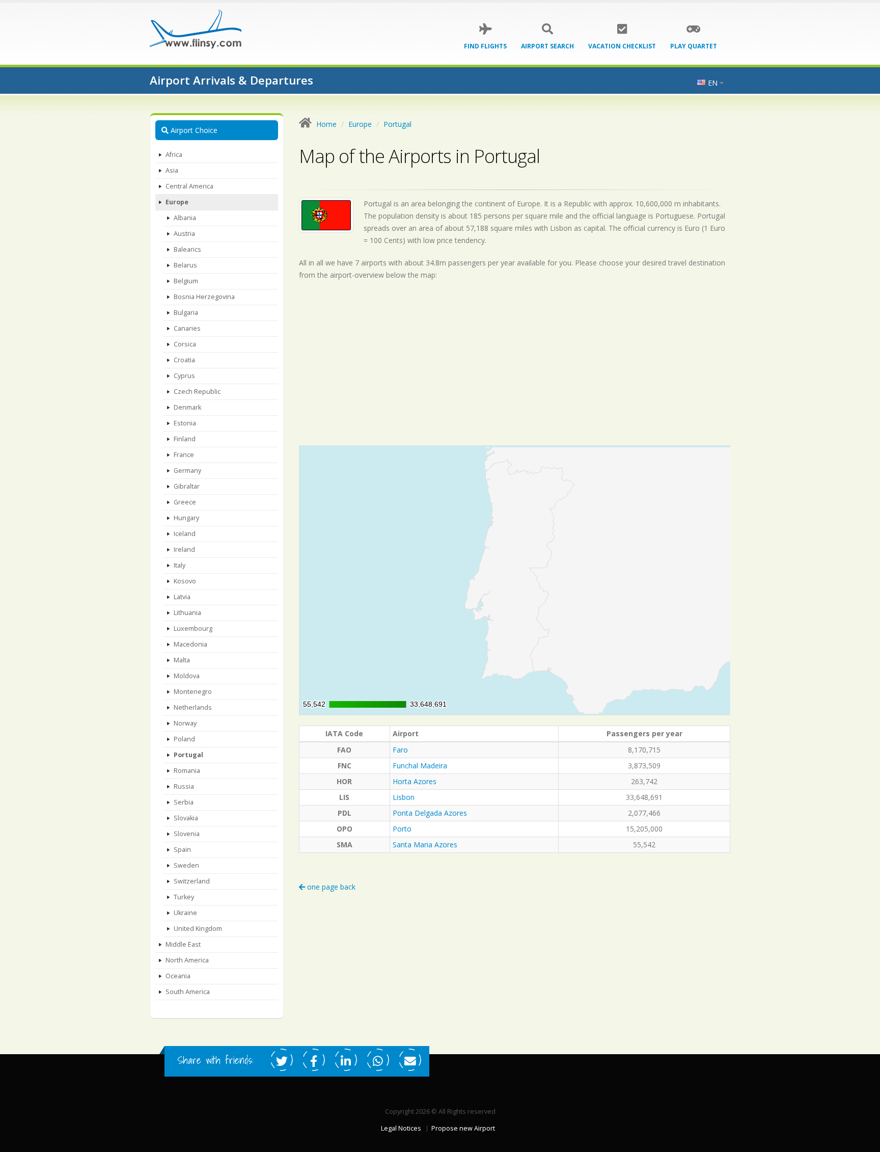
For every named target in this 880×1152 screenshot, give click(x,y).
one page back (330, 887)
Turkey (184, 897)
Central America (189, 186)
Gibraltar (187, 486)
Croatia (184, 360)
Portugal (188, 755)
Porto (402, 829)
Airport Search (547, 46)
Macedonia (190, 644)
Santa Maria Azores (425, 844)
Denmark (187, 407)
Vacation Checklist (622, 46)
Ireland (184, 549)
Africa (174, 154)
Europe (177, 202)
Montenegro (193, 691)
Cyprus (184, 375)
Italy (179, 565)
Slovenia (187, 833)
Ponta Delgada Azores (430, 813)
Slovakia (186, 818)
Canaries (187, 328)
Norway (185, 723)
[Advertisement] (515, 362)
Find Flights (485, 46)
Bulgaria (186, 312)
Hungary (186, 518)
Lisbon (404, 797)
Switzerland (192, 881)
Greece (185, 502)
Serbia (184, 802)
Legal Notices (401, 1128)
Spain (182, 849)
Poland (184, 739)
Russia (184, 786)
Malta (182, 660)
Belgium (186, 281)
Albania (185, 217)
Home (326, 124)
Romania (187, 770)
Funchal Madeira (420, 765)
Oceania (178, 976)
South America (188, 991)
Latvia (182, 597)
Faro (400, 750)
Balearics (187, 249)
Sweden (186, 865)
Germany (187, 470)
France (184, 454)
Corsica (185, 344)
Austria (184, 233)
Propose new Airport (463, 1128)
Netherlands (193, 707)
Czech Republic (197, 391)
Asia (172, 170)
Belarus (185, 265)
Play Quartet (693, 46)
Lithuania (187, 612)
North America (187, 960)
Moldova (187, 676)
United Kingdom (198, 928)
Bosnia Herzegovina (204, 296)
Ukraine (185, 912)
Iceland (185, 533)
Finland (185, 439)
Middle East (183, 944)
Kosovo (185, 581)
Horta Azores (414, 781)
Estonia (185, 423)
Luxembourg (193, 628)
